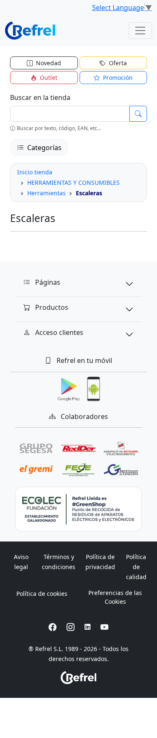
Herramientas (46, 193)
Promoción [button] (117, 78)
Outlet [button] (47, 78)
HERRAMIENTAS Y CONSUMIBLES (73, 182)
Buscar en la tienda (40, 97)
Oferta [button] (117, 63)
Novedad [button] (47, 63)
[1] (138, 114)
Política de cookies (41, 594)
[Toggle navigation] (140, 30)
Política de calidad (136, 567)
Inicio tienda (34, 172)
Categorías (44, 147)
